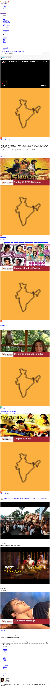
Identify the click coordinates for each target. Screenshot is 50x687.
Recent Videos (3, 51)
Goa (4, 8)
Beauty (4, 38)
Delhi (4, 9)
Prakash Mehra (30, 498)
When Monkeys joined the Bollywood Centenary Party (8, 411)
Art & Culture (5, 26)
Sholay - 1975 (2, 239)
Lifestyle (4, 43)
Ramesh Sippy (41, 242)
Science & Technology (7, 27)
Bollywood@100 (6, 47)
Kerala (4, 5)
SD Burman (7, 329)
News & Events (6, 21)
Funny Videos (5, 48)
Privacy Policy (6, 665)
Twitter (4, 675)
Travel (4, 45)
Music (4, 19)
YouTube (4, 673)
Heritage (4, 42)
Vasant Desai (39, 152)
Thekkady (25, 413)
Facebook (5, 674)
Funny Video (6, 413)
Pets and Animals (6, 22)
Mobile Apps (5, 650)
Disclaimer (5, 667)
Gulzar (35, 152)
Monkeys (11, 413)
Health (4, 41)
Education (5, 31)
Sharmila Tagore (22, 327)
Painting (4, 660)
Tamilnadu (5, 6)
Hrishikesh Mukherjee (29, 152)
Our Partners (24, 51)
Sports (4, 24)
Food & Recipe (6, 30)
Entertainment (5, 20)
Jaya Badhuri (35, 242)
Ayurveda (5, 37)
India (4, 657)
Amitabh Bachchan (28, 242)
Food (4, 40)
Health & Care (6, 28)
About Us (20, 51)
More (4, 11)
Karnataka (5, 7)
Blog (17, 51)
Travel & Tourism (6, 17)
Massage (4, 44)
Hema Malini (21, 242)
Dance (4, 39)
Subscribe (5, 651)
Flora (4, 23)
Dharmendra (21, 152)
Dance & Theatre (6, 25)
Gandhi (4, 658)
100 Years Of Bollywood (8, 152)
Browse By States (3, 3)
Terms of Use (5, 666)
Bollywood (44, 152)
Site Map (4, 652)
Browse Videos (3, 13)
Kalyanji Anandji (36, 498)
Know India (13, 51)
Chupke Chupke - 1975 (3, 325)
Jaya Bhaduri (16, 152)
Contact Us (5, 668)
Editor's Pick (8, 51)
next (1, 156)
